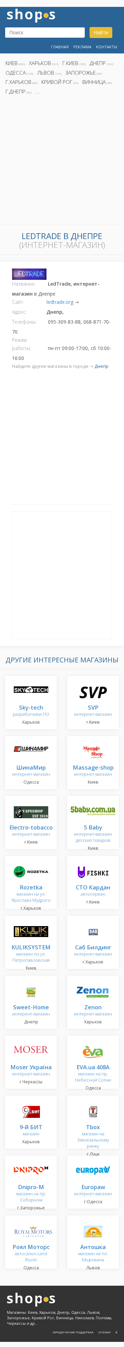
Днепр (98, 63)
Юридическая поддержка (73, 1332)
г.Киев (70, 63)
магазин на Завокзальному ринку (93, 1137)
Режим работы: (21, 344)
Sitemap (104, 1332)
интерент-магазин (31, 1011)
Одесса (16, 72)
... (37, 91)
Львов (45, 72)
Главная (60, 46)
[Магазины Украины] (31, 15)
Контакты (106, 46)
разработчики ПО (31, 711)
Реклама (82, 46)
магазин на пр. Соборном (31, 1194)
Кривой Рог (56, 81)
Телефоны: (24, 322)
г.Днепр (15, 91)
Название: (23, 283)
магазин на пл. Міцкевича (93, 1254)
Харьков (40, 63)
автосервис (93, 891)
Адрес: (19, 312)
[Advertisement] (62, 161)
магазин (31, 1131)
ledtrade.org (59, 302)
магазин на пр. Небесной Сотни (93, 1074)
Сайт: (18, 302)
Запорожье (80, 72)
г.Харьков (18, 81)
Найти (101, 32)
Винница (94, 81)
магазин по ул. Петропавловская (31, 954)
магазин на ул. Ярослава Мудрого (31, 894)
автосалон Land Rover (31, 1254)
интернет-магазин (93, 711)
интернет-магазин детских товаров (93, 834)
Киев (12, 63)
